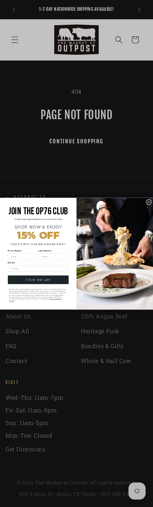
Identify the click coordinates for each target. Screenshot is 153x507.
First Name (15, 250)
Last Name (45, 250)
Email (11, 262)
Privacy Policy (55, 298)
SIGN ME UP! (38, 280)
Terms (11, 301)
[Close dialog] (148, 201)
